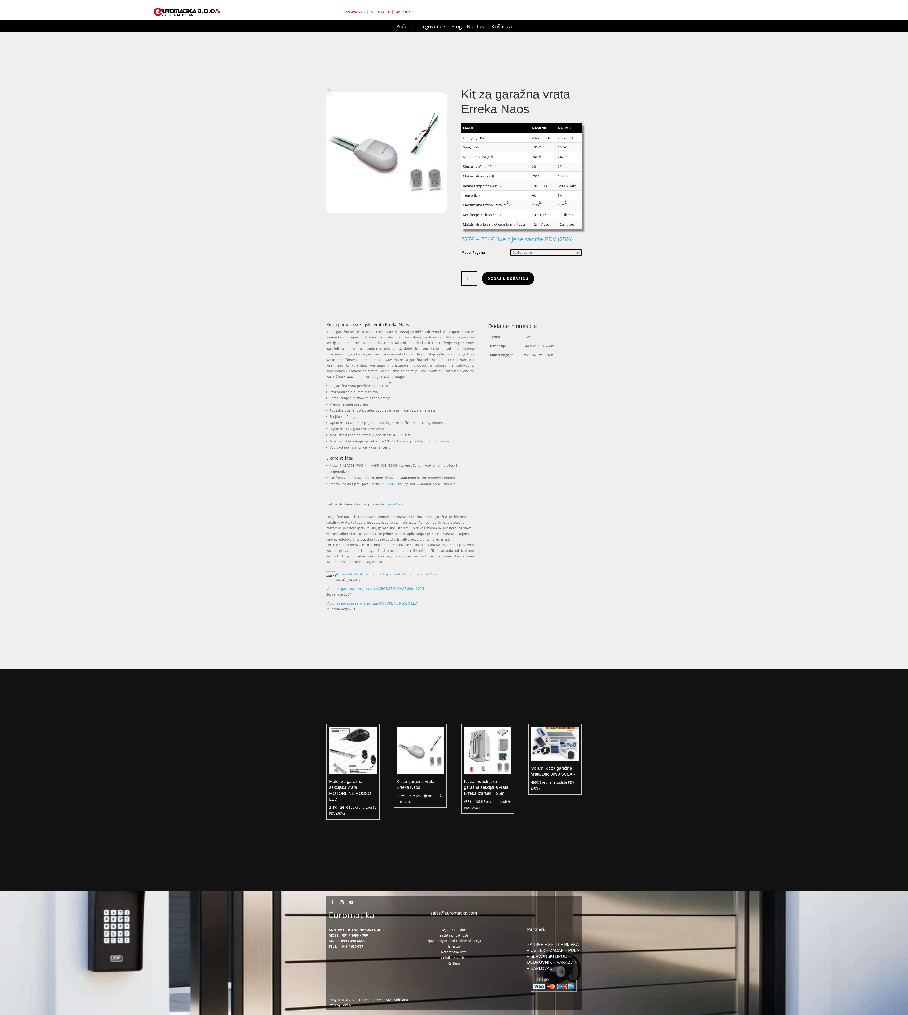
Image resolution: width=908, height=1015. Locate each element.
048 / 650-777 (352, 946)
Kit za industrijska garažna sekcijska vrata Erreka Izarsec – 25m (386, 574)
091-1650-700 (380, 11)
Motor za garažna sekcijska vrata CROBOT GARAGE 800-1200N (375, 588)
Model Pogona (473, 252)
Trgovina (431, 27)
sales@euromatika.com (454, 913)
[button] (328, 89)
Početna (405, 27)
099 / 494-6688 (353, 940)
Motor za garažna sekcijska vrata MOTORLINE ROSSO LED (371, 603)
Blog (456, 27)
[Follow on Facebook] (332, 902)
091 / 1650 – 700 (355, 935)
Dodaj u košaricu (508, 278)
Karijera (454, 963)
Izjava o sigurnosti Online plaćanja (454, 940)
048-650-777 (404, 11)
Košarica (501, 27)
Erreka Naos (394, 504)
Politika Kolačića (454, 957)
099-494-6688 (355, 11)
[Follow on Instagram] (342, 902)
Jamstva (454, 946)
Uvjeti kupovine (454, 929)
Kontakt (476, 27)
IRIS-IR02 (388, 484)
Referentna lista (454, 952)
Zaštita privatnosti (454, 935)
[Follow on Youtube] (351, 902)
